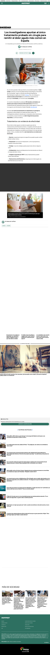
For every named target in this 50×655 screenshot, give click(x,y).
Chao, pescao (31, 0)
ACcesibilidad (27, 628)
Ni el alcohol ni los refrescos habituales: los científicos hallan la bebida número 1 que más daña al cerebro (12, 336)
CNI (19, 0)
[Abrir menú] (2, 3)
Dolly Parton (8, 0)
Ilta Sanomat (34, 107)
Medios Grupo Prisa (25, 651)
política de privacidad (29, 626)
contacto (3, 624)
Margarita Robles (15, 0)
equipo (2, 621)
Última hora (45, 3)
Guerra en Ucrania (43, 0)
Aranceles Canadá (24, 0)
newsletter (3, 626)
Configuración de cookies (30, 621)
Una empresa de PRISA (25, 648)
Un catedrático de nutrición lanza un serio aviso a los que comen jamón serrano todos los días (42, 336)
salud (3, 225)
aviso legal (27, 624)
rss (2, 628)
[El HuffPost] (26, 3)
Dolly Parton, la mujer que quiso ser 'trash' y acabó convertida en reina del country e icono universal (28, 505)
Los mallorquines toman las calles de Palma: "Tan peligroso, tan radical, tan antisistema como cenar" (27, 445)
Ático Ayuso (37, 0)
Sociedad (5, 27)
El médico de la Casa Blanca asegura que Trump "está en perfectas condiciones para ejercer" (28, 336)
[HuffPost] (5, 617)
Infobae (27, 95)
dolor (8, 225)
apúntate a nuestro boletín (25, 424)
